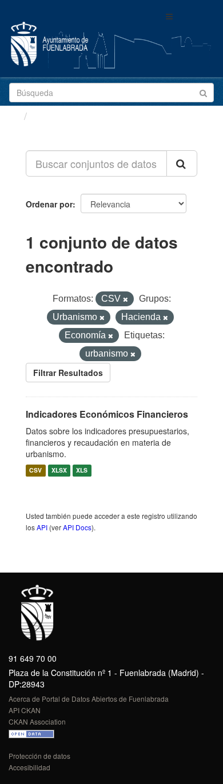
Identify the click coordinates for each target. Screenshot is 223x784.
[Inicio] (13, 115)
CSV (35, 470)
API (42, 527)
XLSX (59, 470)
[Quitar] (125, 299)
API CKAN (25, 710)
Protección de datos (39, 756)
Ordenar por (49, 204)
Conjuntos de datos (81, 116)
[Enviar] (203, 92)
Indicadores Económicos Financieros (107, 414)
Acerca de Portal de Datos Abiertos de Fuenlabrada (89, 698)
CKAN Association (37, 721)
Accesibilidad (29, 767)
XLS (81, 470)
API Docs (77, 527)
